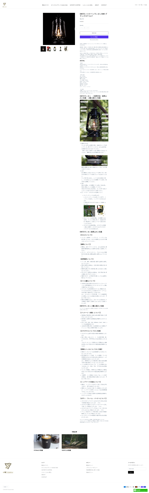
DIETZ (82, 21)
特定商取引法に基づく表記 (93, 470)
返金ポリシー (89, 472)
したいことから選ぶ (88, 5)
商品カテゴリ (45, 5)
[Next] (76, 29)
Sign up (131, 472)
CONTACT (104, 5)
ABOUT (97, 5)
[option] (59, 29)
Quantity (81, 25)
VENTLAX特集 (66, 450)
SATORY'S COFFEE (75, 5)
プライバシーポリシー (91, 467)
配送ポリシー (89, 465)
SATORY (6, 489)
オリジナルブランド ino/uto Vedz (59, 5)
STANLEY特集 (38, 450)
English (5, 486)
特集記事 (74, 432)
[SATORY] (4, 4)
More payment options (94, 39)
